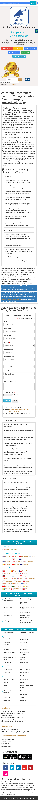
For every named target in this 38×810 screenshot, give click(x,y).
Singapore (19, 561)
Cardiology (23, 642)
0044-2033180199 (14, 412)
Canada (7, 549)
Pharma (5, 686)
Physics (22, 691)
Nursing (5, 676)
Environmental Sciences (24, 653)
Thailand (25, 564)
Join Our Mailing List (7, 739)
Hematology (7, 663)
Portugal (7, 583)
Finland (16, 573)
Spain (27, 586)
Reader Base (25, 52)
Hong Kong (24, 556)
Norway (18, 581)
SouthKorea (29, 561)
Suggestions (5, 744)
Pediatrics (23, 682)
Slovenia (7, 586)
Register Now (18, 48)
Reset (15, 401)
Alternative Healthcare (27, 633)
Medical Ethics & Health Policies (27, 608)
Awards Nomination (19, 56)
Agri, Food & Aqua (8, 633)
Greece (16, 576)
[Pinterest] (30, 768)
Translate (14, 84)
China (16, 556)
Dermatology (24, 649)
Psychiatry (23, 694)
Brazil (15, 549)
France (25, 573)
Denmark (8, 573)
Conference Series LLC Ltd (13, 798)
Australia (7, 556)
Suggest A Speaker (7, 741)
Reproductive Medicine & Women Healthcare (27, 621)
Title (5, 321)
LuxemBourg (31, 578)
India (33, 556)
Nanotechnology (25, 669)
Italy (14, 578)
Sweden (7, 589)
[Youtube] (24, 768)
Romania (7, 564)
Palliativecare (7, 615)
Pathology (6, 682)
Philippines (8, 561)
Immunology (24, 663)
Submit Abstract (7, 48)
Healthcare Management (24, 603)
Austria (7, 571)
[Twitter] (12, 768)
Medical (22, 666)
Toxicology (6, 701)
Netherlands (9, 581)
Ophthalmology (25, 612)
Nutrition (23, 676)
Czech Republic (26, 571)
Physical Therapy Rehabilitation (25, 616)
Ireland (7, 578)
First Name (7, 328)
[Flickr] (5, 774)
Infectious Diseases (9, 607)
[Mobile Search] (20, 79)
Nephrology (7, 672)
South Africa (17, 586)
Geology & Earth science (25, 658)
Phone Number (8, 356)
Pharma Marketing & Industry (26, 686)
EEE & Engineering (9, 652)
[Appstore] (28, 79)
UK (26, 589)
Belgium (15, 571)
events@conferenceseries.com (11, 300)
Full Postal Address (9, 381)
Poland (27, 581)
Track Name (7, 371)
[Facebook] (5, 768)
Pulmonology (7, 697)
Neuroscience (24, 672)
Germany (8, 576)
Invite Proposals (6, 746)
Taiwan (16, 564)
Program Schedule (14, 52)
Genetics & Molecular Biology (9, 658)
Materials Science (8, 666)
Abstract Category (9, 364)
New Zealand (26, 559)
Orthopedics (24, 679)
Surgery (22, 697)
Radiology (6, 621)
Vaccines (23, 701)
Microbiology (7, 669)
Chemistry (23, 646)
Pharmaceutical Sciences (8, 692)
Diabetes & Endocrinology (8, 600)
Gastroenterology (25, 599)
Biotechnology (24, 639)
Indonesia (8, 559)
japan (16, 559)
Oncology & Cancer (9, 679)
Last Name (7, 335)
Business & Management (7, 643)
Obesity (5, 612)
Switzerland (17, 589)
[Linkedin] (18, 768)
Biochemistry (24, 636)
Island (21, 578)
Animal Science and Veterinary (9, 637)
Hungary (25, 576)
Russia (25, 583)
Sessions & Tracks (30, 48)
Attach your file (8, 392)
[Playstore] (26, 79)
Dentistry (6, 649)
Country (6, 342)
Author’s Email (8, 349)
